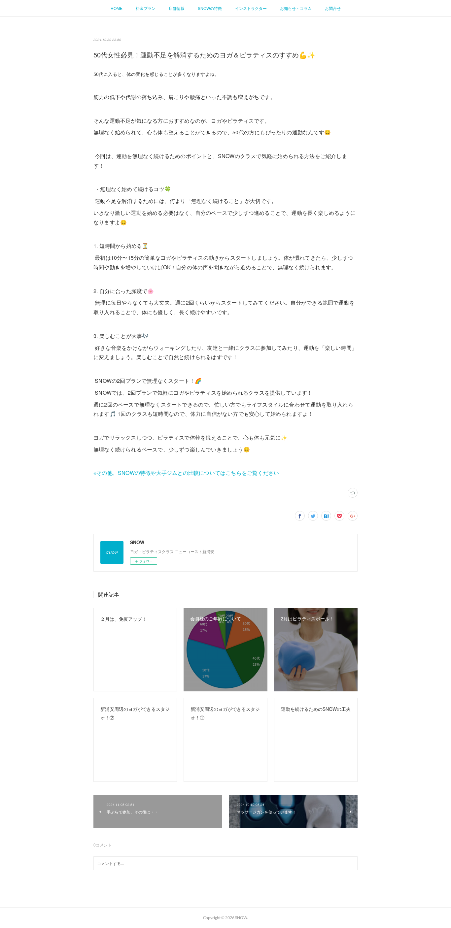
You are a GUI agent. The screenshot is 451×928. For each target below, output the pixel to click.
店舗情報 (177, 8)
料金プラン (146, 8)
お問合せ (333, 8)
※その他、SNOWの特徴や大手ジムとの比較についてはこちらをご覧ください (186, 473)
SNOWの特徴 (210, 8)
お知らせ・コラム (296, 8)
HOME (116, 8)
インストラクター (251, 8)
